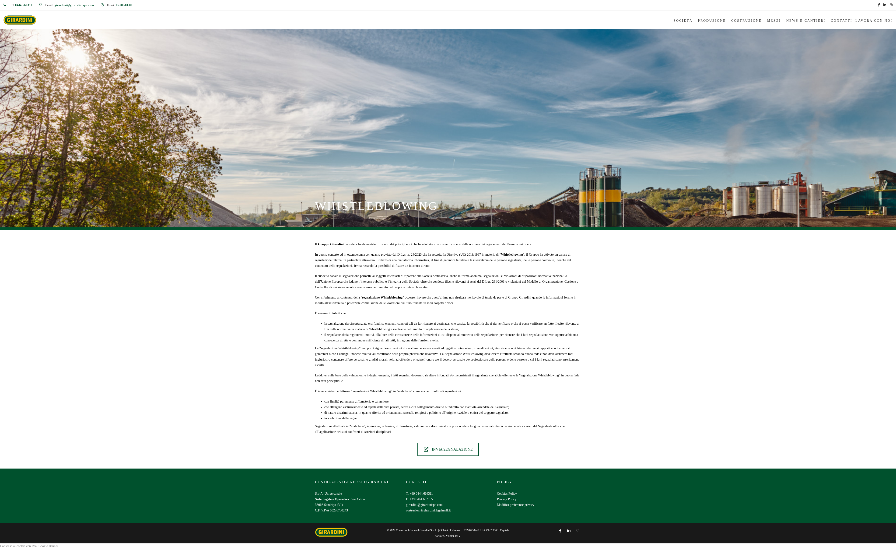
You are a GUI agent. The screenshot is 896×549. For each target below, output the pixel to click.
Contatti (841, 20)
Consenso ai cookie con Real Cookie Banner (29, 546)
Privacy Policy (506, 499)
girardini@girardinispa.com (424, 505)
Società (683, 20)
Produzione (712, 20)
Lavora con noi (873, 20)
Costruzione (746, 20)
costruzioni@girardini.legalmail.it (428, 510)
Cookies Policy (507, 493)
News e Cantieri (806, 20)
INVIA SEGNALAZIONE (452, 449)
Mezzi (774, 20)
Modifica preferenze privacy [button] (515, 505)
